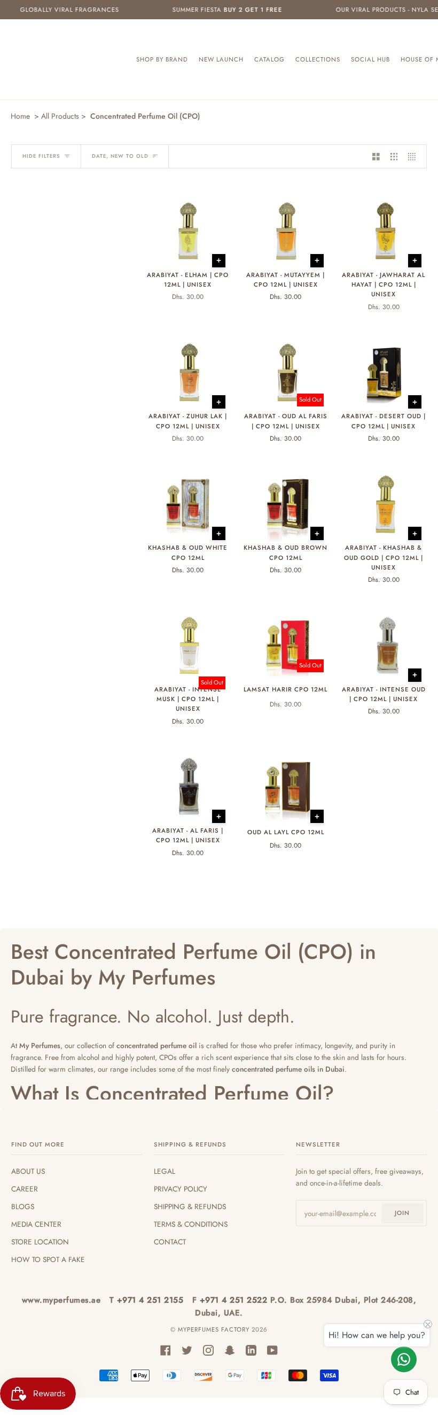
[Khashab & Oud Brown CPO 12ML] (285, 505)
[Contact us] (404, 1359)
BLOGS (22, 1206)
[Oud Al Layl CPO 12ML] (285, 787)
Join (402, 1213)
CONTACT (170, 1241)
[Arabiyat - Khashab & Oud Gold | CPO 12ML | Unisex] (384, 504)
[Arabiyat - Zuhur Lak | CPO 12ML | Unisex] (188, 373)
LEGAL (164, 1171)
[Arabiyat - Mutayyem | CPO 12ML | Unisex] (285, 231)
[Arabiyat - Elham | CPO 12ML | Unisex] (188, 231)
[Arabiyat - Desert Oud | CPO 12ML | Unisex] (384, 373)
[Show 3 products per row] (394, 156)
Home (20, 116)
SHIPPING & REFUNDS (190, 1206)
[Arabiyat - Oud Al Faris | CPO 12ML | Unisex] (285, 373)
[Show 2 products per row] (376, 156)
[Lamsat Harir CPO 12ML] (285, 646)
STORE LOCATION (40, 1241)
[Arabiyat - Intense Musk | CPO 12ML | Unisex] (188, 646)
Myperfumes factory (215, 1329)
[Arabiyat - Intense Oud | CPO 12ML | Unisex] (384, 646)
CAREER (24, 1188)
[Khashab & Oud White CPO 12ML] (188, 505)
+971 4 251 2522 (235, 1300)
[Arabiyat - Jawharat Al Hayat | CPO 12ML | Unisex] (384, 231)
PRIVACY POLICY (180, 1188)
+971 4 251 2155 (151, 1300)
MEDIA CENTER (36, 1224)
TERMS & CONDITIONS (191, 1224)
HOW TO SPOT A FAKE (48, 1259)
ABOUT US (28, 1171)
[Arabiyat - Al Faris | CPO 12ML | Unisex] (188, 787)
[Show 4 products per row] (414, 156)
